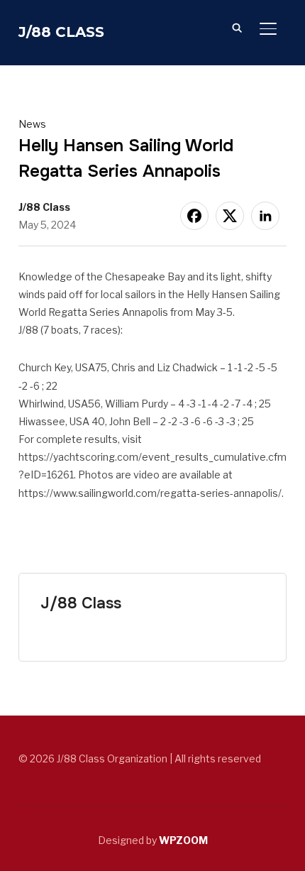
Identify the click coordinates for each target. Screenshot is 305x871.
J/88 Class (61, 31)
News (32, 124)
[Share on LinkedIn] (265, 216)
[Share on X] (230, 216)
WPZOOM (183, 840)
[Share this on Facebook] (194, 216)
